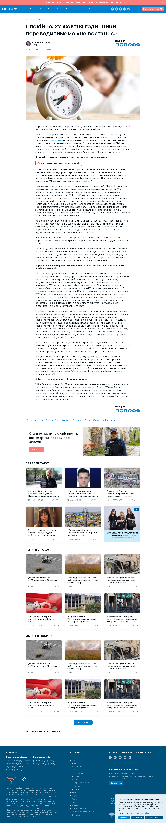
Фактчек (77, 770)
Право (76, 776)
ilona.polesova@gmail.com (18, 760)
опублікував (56, 140)
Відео (51, 9)
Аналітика (78, 767)
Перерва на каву (81, 783)
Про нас (70, 9)
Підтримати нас (151, 9)
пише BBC (99, 365)
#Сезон (87, 420)
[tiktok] (129, 9)
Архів (74, 799)
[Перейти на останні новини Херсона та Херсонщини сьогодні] (9, 9)
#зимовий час (53, 420)
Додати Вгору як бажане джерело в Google (60, 163)
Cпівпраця (93, 9)
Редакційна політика (80, 809)
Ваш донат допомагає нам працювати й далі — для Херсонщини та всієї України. (83, 2)
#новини (76, 420)
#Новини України (35, 420)
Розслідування (80, 773)
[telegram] (124, 9)
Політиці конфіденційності (141, 813)
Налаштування (152, 817)
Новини (32, 9)
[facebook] (112, 9)
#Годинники (109, 420)
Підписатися (116, 783)
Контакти (81, 9)
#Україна (66, 420)
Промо (77, 786)
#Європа (97, 420)
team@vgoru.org (14, 769)
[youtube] (120, 9)
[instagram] (116, 9)
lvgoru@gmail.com (14, 766)
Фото (76, 780)
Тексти (60, 9)
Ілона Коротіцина (41, 42)
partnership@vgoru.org (43, 760)
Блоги (42, 9)
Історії (76, 763)
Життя (76, 789)
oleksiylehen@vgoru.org (44, 763)
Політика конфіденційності (83, 812)
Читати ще (83, 722)
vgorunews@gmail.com (17, 763)
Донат (35, 449)
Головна (30, 19)
